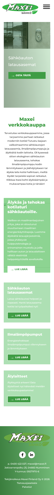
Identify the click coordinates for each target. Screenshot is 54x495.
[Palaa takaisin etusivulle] (27, 439)
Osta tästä (23, 75)
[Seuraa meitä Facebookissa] (22, 454)
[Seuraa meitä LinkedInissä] (31, 454)
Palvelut (27, 486)
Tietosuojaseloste (27, 483)
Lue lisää (21, 269)
